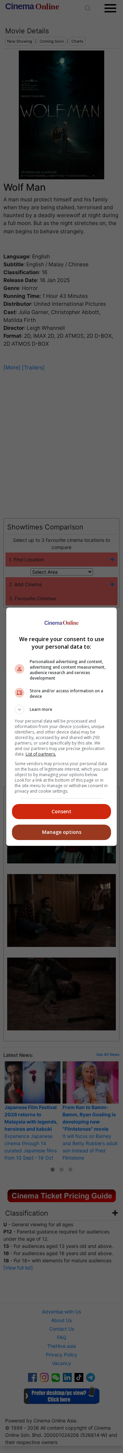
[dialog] (61, 726)
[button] (61, 709)
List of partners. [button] (41, 754)
